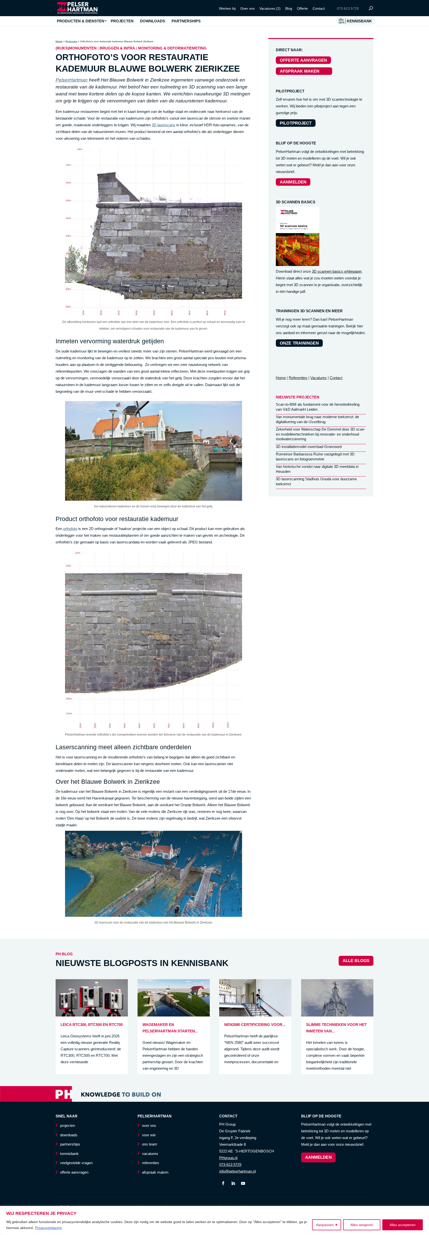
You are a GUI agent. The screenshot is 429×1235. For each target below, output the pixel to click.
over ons (149, 1125)
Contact (319, 8)
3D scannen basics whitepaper (336, 271)
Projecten (71, 41)
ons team (149, 1144)
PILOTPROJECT (296, 123)
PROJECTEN (122, 21)
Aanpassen (325, 1225)
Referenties (298, 378)
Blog (288, 8)
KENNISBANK (359, 21)
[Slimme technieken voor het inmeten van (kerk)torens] (337, 1015)
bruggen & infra (117, 48)
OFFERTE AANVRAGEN (303, 60)
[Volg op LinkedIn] (233, 1183)
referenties (150, 1163)
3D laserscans (163, 125)
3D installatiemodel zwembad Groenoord (309, 446)
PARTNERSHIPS (186, 21)
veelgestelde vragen (76, 1163)
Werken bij (227, 8)
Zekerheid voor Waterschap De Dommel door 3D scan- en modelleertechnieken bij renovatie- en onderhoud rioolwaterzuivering (320, 434)
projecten (67, 1125)
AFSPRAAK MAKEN (304, 71)
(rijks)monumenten (76, 48)
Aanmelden (318, 1157)
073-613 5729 (230, 1164)
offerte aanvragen (74, 1172)
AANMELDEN (293, 182)
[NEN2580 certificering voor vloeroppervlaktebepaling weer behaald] (255, 1015)
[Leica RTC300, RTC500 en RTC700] (92, 1015)
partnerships (70, 1144)
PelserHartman (72, 80)
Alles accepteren (403, 1225)
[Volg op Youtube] (243, 1183)
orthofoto (70, 529)
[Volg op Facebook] (223, 1183)
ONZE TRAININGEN (299, 343)
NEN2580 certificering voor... (254, 1024)
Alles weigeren (361, 1225)
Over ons (247, 8)
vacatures (150, 1153)
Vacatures (318, 378)
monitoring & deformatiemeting (172, 48)
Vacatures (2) (270, 8)
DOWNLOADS (152, 21)
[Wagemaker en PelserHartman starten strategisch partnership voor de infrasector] (174, 1015)
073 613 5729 (348, 8)
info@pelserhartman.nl (237, 1171)
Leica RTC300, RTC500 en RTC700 (92, 1024)
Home (59, 41)
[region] (214, 1220)
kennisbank (69, 1153)
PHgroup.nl (228, 1158)
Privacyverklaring (48, 1228)
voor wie (149, 1135)
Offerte (302, 8)
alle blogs (356, 960)
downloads (68, 1135)
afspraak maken (155, 1172)
